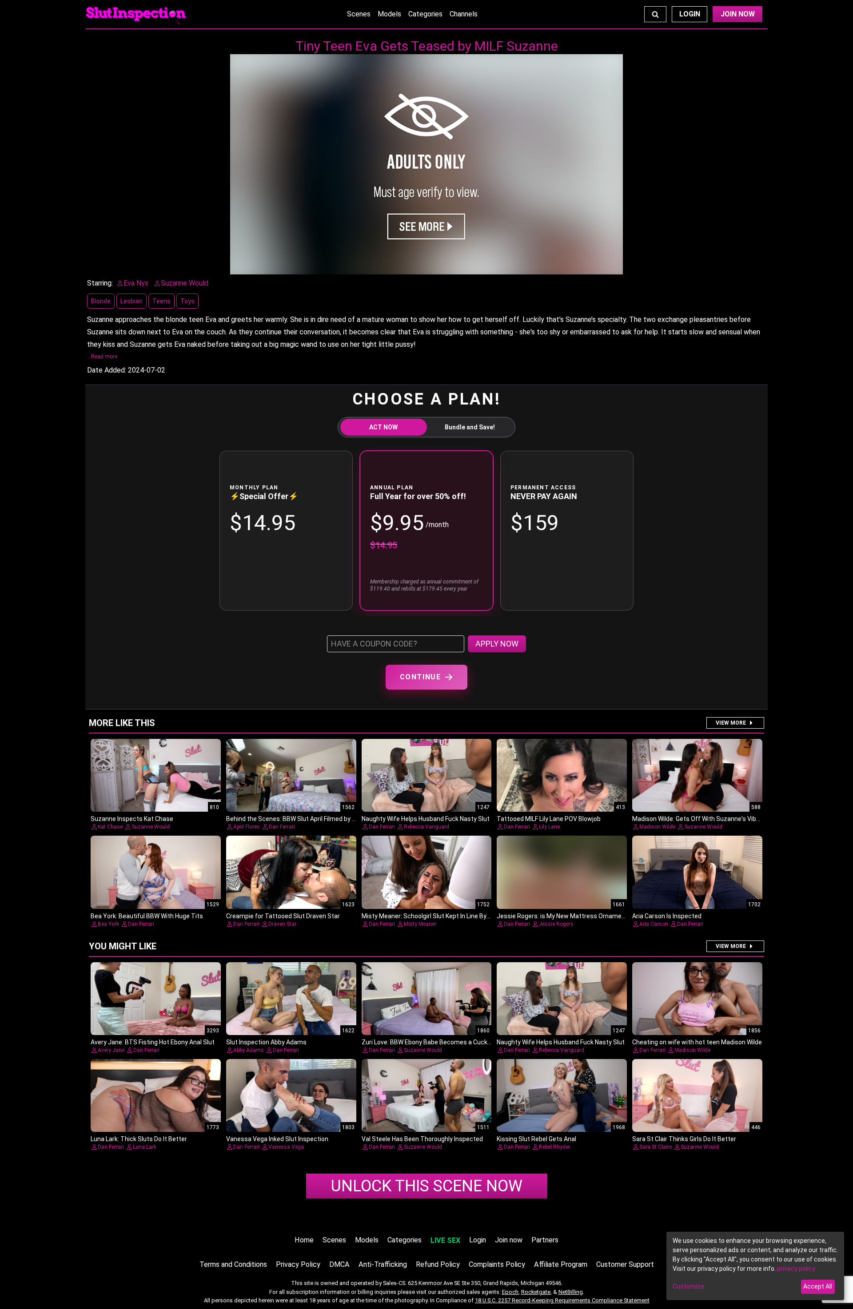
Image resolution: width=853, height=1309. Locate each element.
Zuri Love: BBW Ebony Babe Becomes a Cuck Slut (431, 1042)
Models (389, 14)
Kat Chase (110, 827)
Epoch (510, 1292)
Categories (425, 14)
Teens (161, 301)
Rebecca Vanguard (426, 827)
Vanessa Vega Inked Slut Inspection (277, 1138)
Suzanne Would (151, 827)
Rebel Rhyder (554, 1147)
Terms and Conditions (233, 1264)
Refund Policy (438, 1264)
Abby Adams (248, 1050)
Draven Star (282, 924)
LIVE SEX (445, 1240)
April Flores (246, 827)
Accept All (817, 1286)
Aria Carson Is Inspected (667, 916)
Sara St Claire (655, 1147)
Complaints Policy (497, 1264)
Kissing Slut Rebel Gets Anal (536, 1138)
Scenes (359, 14)
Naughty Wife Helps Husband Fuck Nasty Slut (426, 818)
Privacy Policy (298, 1264)
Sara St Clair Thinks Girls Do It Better (684, 1138)
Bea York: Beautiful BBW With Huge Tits (147, 916)
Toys (187, 301)
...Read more (102, 356)
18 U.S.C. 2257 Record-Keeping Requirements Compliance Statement (562, 1300)
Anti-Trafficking (383, 1264)
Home (304, 1240)
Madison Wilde (657, 827)
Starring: (100, 283)
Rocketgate (535, 1292)
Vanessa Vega (286, 1147)
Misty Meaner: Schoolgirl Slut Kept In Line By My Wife (436, 916)
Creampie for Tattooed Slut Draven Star (283, 916)
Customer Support (625, 1264)
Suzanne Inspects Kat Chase (132, 818)
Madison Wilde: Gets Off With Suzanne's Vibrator (701, 818)
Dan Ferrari (282, 827)
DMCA (339, 1264)
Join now (508, 1240)
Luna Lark (144, 1147)
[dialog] (755, 1266)
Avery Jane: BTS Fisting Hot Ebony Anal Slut (153, 1042)
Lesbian (131, 301)
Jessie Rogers (556, 924)
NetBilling (570, 1292)
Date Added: (106, 370)
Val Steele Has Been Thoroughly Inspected (422, 1138)
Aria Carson (653, 924)
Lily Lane (549, 827)
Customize (688, 1286)
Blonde (101, 301)
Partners (544, 1240)
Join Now (738, 14)
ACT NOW (383, 427)
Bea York (108, 924)
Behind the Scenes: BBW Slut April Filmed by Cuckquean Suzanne (318, 818)
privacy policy (796, 1268)
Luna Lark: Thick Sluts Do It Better (139, 1138)
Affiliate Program (560, 1264)
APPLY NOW (496, 643)
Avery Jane (111, 1050)
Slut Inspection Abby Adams (266, 1042)
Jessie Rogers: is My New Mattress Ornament (562, 916)
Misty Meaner (420, 924)
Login (689, 14)
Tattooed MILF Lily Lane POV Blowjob (549, 818)
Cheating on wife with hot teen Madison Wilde (697, 1042)
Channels (464, 14)
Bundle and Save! (470, 427)
